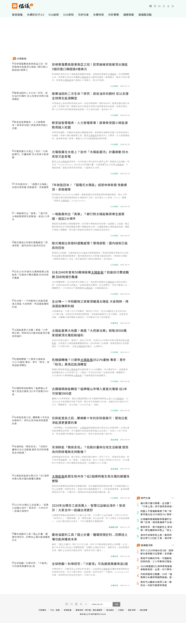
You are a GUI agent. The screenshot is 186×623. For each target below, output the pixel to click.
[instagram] (155, 6)
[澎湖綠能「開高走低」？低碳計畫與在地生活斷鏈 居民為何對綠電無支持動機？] (31, 457)
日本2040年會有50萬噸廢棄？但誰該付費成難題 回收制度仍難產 (90, 274)
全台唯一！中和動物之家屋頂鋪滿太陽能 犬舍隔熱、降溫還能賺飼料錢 (90, 303)
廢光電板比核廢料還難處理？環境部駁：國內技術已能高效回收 (90, 245)
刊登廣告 (42, 610)
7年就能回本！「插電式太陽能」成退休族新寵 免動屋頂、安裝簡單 (89, 186)
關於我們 (132, 610)
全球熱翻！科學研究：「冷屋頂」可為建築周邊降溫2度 (90, 563)
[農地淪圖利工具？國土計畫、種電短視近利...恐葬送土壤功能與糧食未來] (31, 545)
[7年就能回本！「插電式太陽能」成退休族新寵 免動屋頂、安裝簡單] (31, 195)
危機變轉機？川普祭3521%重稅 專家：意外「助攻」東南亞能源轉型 (89, 361)
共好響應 (113, 14)
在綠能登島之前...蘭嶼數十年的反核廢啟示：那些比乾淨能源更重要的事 (90, 420)
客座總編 (17, 14)
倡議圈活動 (145, 14)
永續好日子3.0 (35, 14)
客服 (58, 610)
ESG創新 (54, 14)
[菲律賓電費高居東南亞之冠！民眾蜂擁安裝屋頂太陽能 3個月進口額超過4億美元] (31, 74)
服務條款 (79, 610)
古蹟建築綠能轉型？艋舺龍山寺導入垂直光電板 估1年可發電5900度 (89, 391)
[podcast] (159, 6)
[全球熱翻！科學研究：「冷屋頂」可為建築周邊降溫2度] (31, 574)
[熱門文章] (173, 498)
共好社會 (83, 14)
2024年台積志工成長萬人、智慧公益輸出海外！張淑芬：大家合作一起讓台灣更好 (88, 507)
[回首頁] (22, 6)
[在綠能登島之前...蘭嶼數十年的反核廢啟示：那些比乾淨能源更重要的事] (31, 428)
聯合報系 (110, 610)
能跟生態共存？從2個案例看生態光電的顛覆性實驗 (91, 478)
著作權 (88, 610)
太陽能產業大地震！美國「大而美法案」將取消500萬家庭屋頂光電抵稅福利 (89, 332)
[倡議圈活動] (173, 545)
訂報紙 (121, 610)
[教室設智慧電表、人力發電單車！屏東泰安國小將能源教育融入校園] (31, 133)
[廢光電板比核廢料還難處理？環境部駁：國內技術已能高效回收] (31, 253)
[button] (172, 6)
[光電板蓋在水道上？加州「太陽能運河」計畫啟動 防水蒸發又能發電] (31, 162)
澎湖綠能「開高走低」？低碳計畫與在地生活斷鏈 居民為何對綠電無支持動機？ (90, 449)
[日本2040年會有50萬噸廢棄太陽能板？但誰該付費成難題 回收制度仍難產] (31, 282)
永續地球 (98, 14)
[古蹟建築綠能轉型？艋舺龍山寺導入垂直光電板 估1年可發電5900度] (31, 399)
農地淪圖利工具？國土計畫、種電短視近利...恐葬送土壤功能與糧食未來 (90, 536)
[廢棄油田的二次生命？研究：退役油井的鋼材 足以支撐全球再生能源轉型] (31, 104)
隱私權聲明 (97, 610)
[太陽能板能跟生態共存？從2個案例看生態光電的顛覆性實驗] (31, 486)
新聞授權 (67, 610)
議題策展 (128, 14)
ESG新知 (68, 14)
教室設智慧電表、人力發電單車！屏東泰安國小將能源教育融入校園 (90, 124)
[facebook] (150, 6)
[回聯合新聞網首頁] (14, 6)
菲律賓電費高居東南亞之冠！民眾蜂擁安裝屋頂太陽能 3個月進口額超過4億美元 (90, 66)
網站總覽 (143, 610)
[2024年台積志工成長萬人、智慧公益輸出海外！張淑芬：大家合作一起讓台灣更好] (31, 515)
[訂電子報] (164, 6)
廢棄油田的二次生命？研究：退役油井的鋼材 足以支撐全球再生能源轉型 (90, 95)
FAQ (52, 610)
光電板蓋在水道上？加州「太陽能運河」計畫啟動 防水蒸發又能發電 (90, 154)
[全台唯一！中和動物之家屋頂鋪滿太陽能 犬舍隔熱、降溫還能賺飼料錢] (31, 311)
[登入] (168, 6)
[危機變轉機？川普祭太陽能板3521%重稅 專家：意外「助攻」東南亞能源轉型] (31, 370)
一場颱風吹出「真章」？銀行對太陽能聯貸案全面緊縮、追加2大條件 (88, 216)
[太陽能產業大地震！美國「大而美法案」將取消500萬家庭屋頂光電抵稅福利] (31, 341)
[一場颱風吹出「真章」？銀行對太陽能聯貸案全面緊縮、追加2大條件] (31, 224)
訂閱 (116, 604)
